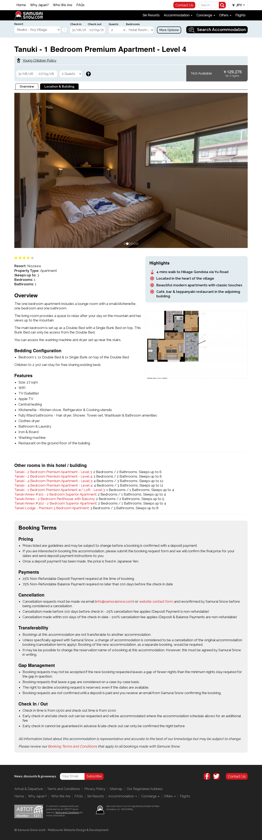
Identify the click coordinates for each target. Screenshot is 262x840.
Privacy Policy (98, 446)
